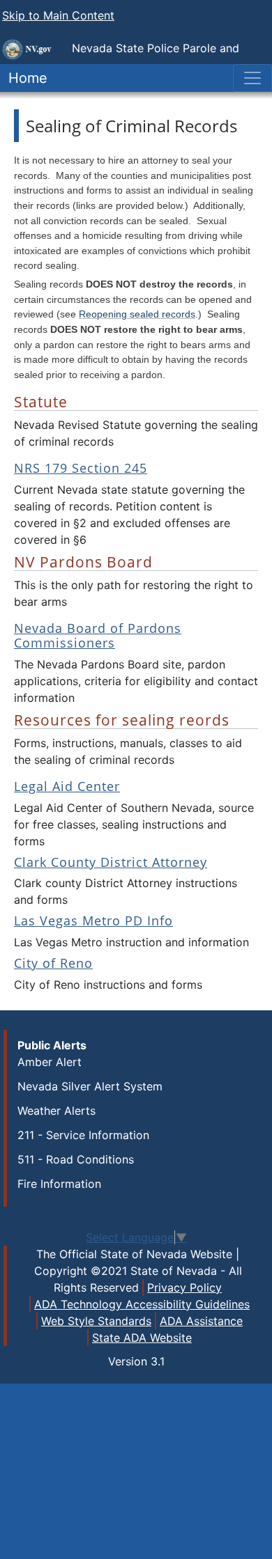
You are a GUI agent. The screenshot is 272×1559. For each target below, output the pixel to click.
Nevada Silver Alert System (90, 1086)
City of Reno (53, 963)
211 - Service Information (83, 1135)
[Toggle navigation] (252, 78)
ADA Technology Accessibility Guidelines (142, 1304)
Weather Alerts (56, 1111)
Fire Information (59, 1184)
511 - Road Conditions (75, 1159)
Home (23, 78)
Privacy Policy (184, 1287)
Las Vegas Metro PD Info (93, 920)
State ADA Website (142, 1338)
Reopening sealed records (137, 314)
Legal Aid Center (67, 786)
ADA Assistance (201, 1321)
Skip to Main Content (58, 15)
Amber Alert (49, 1062)
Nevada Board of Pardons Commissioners (97, 635)
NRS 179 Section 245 (80, 468)
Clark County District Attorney (110, 862)
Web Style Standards (96, 1321)
